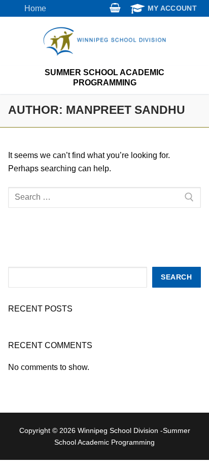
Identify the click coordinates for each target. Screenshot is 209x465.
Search (176, 277)
